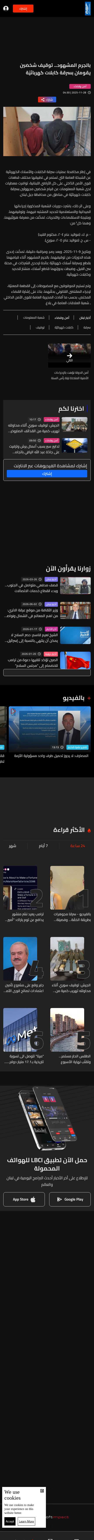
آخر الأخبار (51, 629)
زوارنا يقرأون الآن (68, 568)
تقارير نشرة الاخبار (77, 747)
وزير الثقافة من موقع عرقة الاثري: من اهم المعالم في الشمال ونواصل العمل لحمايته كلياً (31, 613)
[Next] (5, 735)
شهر (12, 846)
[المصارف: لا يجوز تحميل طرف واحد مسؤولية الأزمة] (50, 735)
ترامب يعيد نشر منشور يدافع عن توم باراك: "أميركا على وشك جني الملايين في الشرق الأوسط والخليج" (24, 917)
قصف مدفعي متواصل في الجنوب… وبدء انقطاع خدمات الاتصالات (31, 588)
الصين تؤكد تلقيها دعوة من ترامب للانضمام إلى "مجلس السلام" (33, 662)
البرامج (24, 1536)
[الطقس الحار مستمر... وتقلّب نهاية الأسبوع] (70, 1036)
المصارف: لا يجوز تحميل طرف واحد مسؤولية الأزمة (51, 756)
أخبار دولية (50, 654)
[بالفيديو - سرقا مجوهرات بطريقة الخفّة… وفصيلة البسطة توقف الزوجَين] (70, 894)
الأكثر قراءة (69, 830)
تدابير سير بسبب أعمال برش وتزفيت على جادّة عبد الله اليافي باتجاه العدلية (34, 449)
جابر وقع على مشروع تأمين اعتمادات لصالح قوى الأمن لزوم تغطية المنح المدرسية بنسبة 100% (24, 988)
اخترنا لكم (71, 408)
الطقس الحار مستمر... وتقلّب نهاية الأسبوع (75, 1059)
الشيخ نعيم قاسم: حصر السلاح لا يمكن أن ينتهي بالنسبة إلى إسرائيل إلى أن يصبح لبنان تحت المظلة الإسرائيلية (32, 637)
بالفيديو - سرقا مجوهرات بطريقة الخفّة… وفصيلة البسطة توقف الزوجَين (72, 917)
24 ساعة (77, 846)
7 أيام (43, 846)
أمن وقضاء (51, 419)
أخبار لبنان (51, 579)
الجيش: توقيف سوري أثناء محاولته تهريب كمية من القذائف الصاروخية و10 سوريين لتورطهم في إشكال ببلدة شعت (33, 428)
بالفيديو (74, 698)
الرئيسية (83, 1536)
